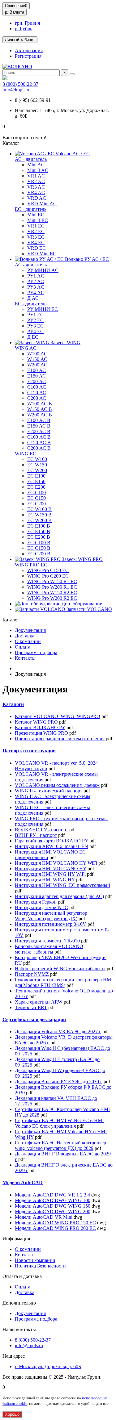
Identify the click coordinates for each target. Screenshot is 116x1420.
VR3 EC (36, 237)
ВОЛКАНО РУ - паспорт (41, 829)
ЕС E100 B (38, 525)
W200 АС (37, 364)
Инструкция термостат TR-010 (47, 940)
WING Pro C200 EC (48, 575)
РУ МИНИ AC (42, 270)
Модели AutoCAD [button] (22, 1182)
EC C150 (36, 498)
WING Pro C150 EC (48, 570)
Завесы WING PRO (82, 559)
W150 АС (37, 359)
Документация (30, 630)
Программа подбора (36, 652)
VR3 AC (36, 187)
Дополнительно (19, 1302)
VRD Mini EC (41, 253)
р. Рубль (23, 28)
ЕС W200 (37, 470)
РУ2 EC (35, 320)
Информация (16, 1238)
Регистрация (28, 56)
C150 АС (36, 392)
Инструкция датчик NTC (41, 907)
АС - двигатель (31, 159)
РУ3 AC (35, 287)
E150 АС (36, 375)
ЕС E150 (36, 481)
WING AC (26, 348)
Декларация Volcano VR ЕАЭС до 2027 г (58, 1031)
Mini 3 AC (37, 170)
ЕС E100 (36, 475)
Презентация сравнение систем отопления (60, 738)
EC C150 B (38, 548)
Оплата (22, 646)
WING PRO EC (31, 564)
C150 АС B (39, 442)
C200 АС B (39, 448)
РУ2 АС (35, 281)
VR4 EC (36, 242)
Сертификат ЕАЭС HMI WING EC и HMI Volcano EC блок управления (59, 1123)
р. (14, 12)
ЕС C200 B (38, 553)
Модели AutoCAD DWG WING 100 (52, 1200)
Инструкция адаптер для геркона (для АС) (59, 896)
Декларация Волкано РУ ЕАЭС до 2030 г (58, 1081)
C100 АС (36, 387)
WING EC (25, 453)
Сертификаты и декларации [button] (34, 1019)
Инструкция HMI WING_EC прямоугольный (62, 885)
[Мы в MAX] (4, 78)
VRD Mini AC (42, 203)
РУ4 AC (35, 292)
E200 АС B (38, 431)
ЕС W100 (37, 459)
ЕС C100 (36, 492)
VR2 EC (36, 231)
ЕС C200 (36, 503)
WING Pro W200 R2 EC (52, 598)
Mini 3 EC (37, 220)
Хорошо (12, 1414)
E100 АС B (38, 420)
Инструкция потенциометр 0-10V (50, 924)
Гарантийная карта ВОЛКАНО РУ (51, 840)
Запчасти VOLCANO (88, 609)
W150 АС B (39, 409)
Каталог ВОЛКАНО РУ (40, 727)
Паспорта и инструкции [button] (29, 750)
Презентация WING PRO (41, 733)
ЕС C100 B (38, 542)
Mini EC (35, 214)
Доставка (24, 635)
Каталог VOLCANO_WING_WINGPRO (57, 716)
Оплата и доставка (22, 1276)
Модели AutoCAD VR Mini (43, 1217)
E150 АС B (38, 425)
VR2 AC (36, 181)
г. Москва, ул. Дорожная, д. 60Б (48, 1366)
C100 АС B (39, 437)
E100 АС (36, 370)
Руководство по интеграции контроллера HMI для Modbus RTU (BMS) (64, 982)
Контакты (25, 658)
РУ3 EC (35, 325)
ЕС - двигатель (30, 209)
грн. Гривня (27, 23)
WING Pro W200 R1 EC (52, 587)
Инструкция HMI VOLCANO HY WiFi (56, 863)
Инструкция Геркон (36, 901)
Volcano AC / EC (72, 153)
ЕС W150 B (39, 514)
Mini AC (36, 164)
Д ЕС (32, 337)
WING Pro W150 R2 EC (52, 592)
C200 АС (36, 398)
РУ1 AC (35, 275)
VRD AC (36, 198)
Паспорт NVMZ (32, 974)
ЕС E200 (36, 487)
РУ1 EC (35, 314)
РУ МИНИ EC (42, 309)
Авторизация (29, 50)
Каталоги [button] (13, 704)
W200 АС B (39, 414)
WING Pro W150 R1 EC (52, 581)
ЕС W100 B (39, 509)
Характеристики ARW (38, 1001)
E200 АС (36, 381)
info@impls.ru (16, 89)
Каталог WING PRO (36, 722)
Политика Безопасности (40, 1265)
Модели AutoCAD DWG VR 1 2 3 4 (52, 1194)
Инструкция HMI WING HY (45, 879)
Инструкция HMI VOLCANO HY (50, 868)
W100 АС (37, 353)
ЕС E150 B (38, 531)
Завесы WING (64, 342)
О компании (28, 641)
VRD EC (36, 248)
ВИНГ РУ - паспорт (36, 835)
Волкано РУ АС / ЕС (86, 259)
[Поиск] (72, 74)
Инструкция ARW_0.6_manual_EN (51, 846)
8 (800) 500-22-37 (20, 84)
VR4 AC (36, 192)
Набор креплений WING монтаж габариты (60, 968)
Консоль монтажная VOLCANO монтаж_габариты (49, 949)
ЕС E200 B (38, 537)
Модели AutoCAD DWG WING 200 (52, 1211)
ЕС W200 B (39, 520)
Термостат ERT (31, 1007)
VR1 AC (36, 175)
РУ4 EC (35, 331)
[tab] (58, 704)
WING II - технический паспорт (48, 790)
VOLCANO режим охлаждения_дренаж (57, 785)
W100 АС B (39, 403)
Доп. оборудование (81, 603)
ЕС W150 (37, 464)
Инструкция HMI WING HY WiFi (50, 874)
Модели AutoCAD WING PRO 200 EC (55, 1228)
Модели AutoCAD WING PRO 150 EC (55, 1222)
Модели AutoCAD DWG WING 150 (52, 1206)
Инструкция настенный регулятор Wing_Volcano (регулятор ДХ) (51, 915)
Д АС (33, 298)
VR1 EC (36, 225)
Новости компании (35, 1260)
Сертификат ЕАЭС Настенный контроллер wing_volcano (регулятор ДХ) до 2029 (60, 1145)
